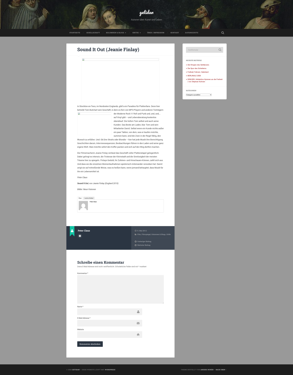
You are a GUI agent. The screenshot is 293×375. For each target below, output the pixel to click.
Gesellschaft (93, 33)
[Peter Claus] (83, 209)
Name (80, 307)
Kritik (136, 33)
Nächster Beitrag (143, 245)
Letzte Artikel (89, 198)
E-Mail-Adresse (83, 318)
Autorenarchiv (80, 236)
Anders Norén (207, 370)
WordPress (110, 370)
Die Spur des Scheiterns (197, 68)
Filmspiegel (146, 234)
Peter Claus (93, 202)
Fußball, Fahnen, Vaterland (198, 72)
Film (139, 234)
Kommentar (82, 273)
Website (80, 329)
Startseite (74, 33)
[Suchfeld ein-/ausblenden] (223, 33)
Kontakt (175, 33)
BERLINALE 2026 (194, 75)
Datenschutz (191, 33)
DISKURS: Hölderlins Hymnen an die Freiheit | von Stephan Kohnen (205, 80)
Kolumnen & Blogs (115, 33)
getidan (146, 12)
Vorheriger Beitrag (144, 241)
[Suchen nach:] (204, 50)
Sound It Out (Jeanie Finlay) (108, 49)
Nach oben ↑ (221, 370)
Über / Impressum (155, 33)
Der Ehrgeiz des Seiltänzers (198, 65)
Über (80, 198)
